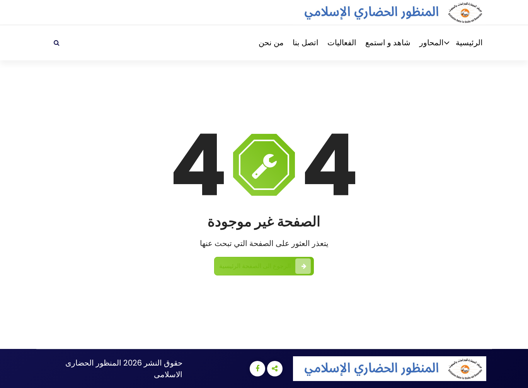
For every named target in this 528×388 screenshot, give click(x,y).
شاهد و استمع (387, 42)
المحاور (431, 42)
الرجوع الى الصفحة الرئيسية (255, 266)
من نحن (271, 42)
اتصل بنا (306, 42)
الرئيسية (469, 42)
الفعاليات (341, 42)
